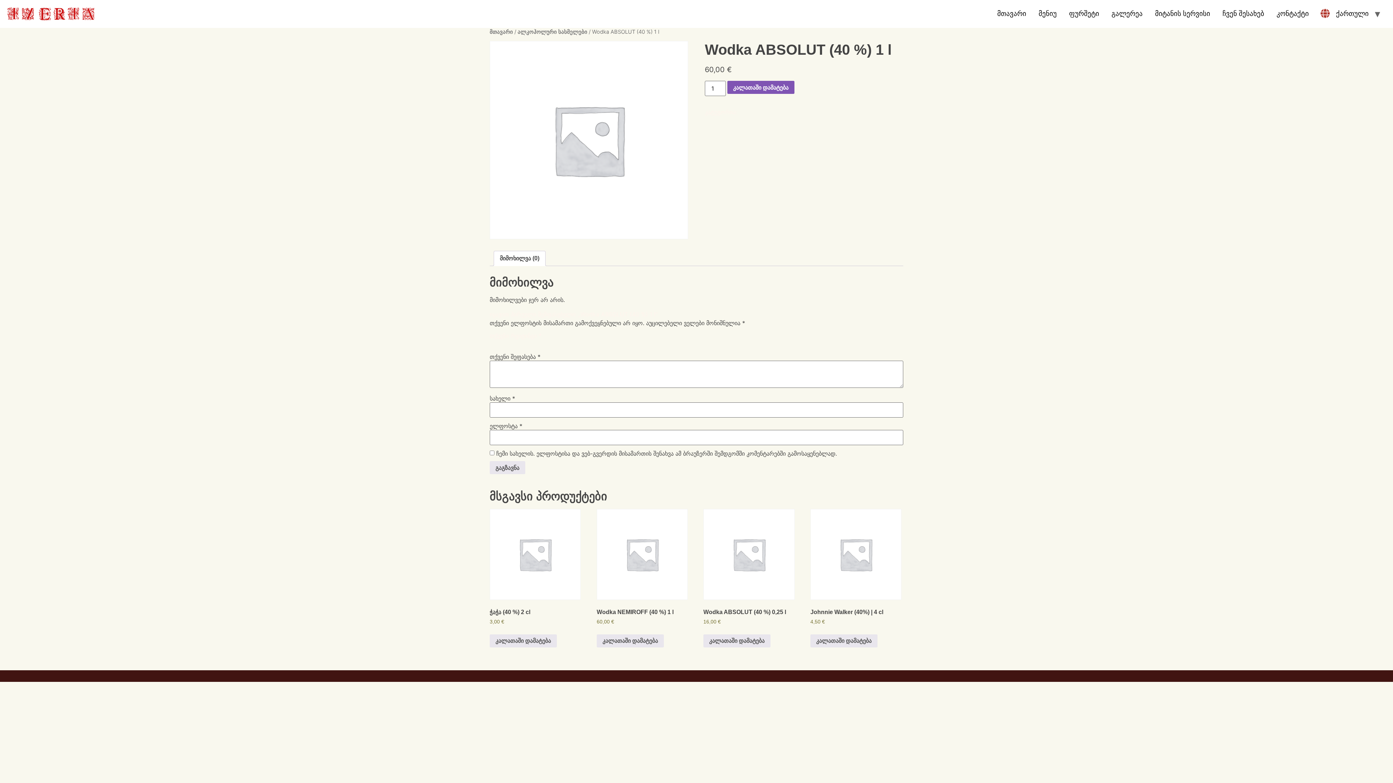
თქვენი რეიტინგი (516, 336)
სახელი (502, 398)
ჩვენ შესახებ (1243, 13)
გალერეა (1127, 13)
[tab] (520, 258)
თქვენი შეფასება (515, 357)
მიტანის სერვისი (1182, 13)
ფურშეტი (1084, 13)
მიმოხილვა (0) (519, 258)
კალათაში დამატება (761, 87)
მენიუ (1048, 13)
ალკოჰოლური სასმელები (552, 32)
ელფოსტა (506, 426)
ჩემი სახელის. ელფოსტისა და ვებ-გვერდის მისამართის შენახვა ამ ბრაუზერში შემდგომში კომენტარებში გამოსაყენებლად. (666, 453)
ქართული (1352, 13)
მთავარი (1011, 13)
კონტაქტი (1293, 13)
